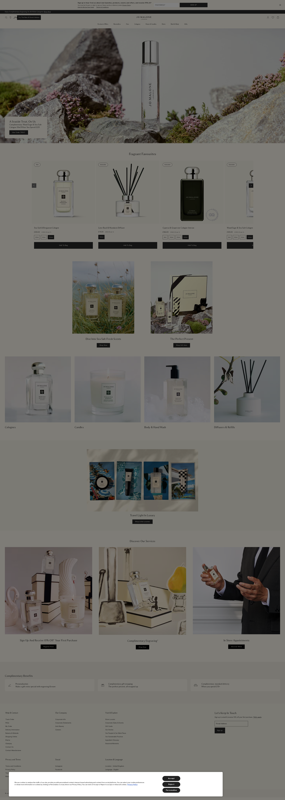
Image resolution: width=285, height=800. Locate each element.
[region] (116, 784)
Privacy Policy (132, 785)
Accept (171, 778)
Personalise (171, 790)
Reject (171, 784)
